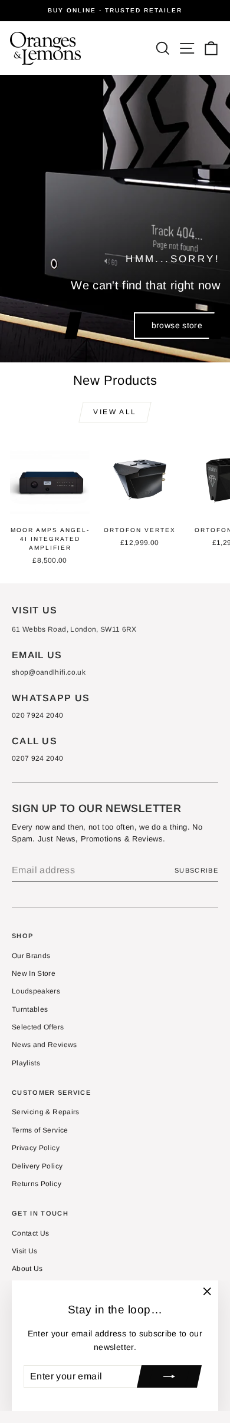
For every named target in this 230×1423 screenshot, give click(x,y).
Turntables (30, 1009)
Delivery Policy (37, 1166)
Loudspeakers (36, 991)
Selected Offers (38, 1027)
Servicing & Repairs (46, 1112)
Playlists (26, 1063)
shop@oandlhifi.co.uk (49, 672)
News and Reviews (44, 1045)
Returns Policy (36, 1184)
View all (114, 412)
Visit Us (25, 1251)
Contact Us (31, 1233)
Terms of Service (40, 1130)
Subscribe (196, 870)
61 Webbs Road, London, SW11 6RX (74, 629)
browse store (177, 325)
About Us (27, 1268)
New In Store (33, 973)
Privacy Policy (36, 1148)
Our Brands (31, 956)
